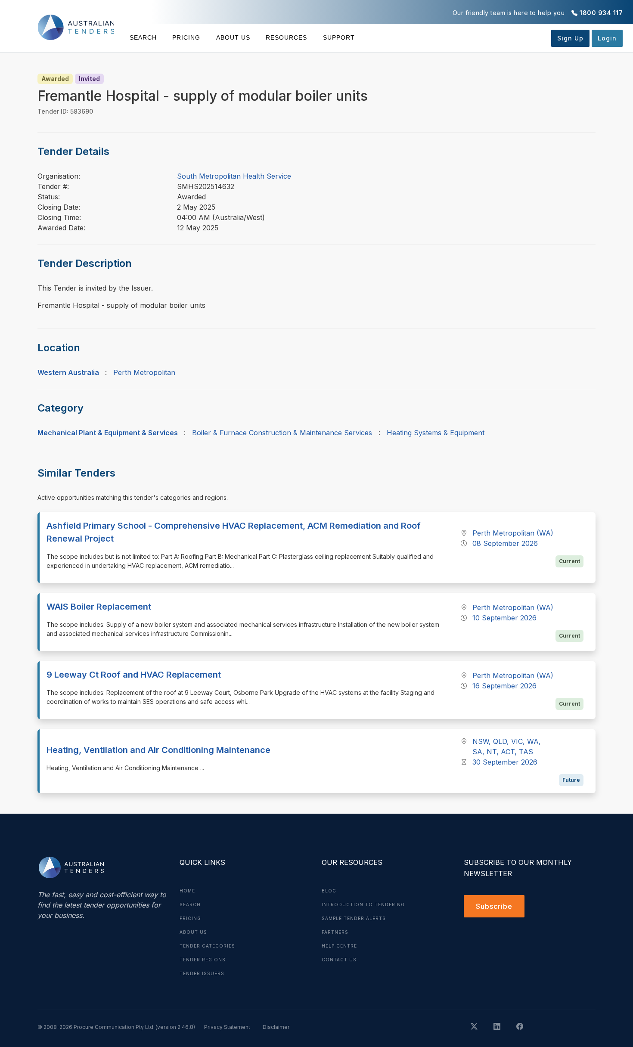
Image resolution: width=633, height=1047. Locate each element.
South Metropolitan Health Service (234, 176)
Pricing (186, 37)
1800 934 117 (601, 12)
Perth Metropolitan (144, 372)
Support (338, 37)
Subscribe (494, 906)
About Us (233, 37)
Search (143, 37)
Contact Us (339, 959)
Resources (286, 37)
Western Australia (68, 372)
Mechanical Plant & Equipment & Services (107, 432)
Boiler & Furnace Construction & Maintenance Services (282, 432)
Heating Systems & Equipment (435, 432)
